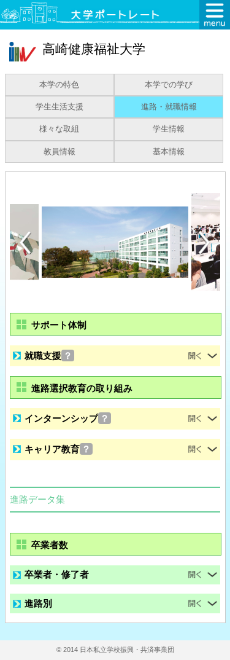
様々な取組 (59, 129)
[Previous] (25, 242)
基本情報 (169, 151)
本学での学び (169, 85)
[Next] (205, 242)
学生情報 (169, 129)
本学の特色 (59, 85)
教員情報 (59, 151)
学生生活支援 (59, 107)
